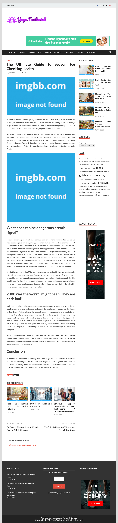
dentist (93, 164)
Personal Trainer (105, 189)
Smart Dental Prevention (93, 192)
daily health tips (96, 161)
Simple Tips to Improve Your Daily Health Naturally (17, 406)
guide (16, 375)
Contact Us (46, 518)
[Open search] (110, 52)
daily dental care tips (85, 161)
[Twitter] (103, 5)
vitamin (98, 195)
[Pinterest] (110, 5)
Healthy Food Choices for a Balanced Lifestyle (103, 123)
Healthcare (90, 176)
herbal (94, 183)
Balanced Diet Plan (84, 159)
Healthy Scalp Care (84, 183)
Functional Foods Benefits (86, 171)
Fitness (22, 52)
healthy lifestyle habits (97, 179)
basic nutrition (95, 159)
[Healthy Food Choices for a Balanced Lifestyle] (86, 121)
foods (99, 167)
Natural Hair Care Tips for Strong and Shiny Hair (103, 96)
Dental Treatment (84, 164)
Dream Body (99, 164)
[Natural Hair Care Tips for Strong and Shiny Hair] (86, 94)
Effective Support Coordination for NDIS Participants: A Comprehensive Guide (64, 408)
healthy (99, 175)
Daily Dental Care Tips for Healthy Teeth (103, 82)
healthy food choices (85, 179)
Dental (80, 52)
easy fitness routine (84, 168)
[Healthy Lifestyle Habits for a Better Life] (86, 108)
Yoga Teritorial (64, 493)
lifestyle (103, 182)
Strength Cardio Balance (86, 195)
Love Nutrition (83, 186)
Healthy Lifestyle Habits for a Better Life (103, 110)
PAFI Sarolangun (95, 189)
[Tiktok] (106, 5)
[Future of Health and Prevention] (41, 395)
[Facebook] (97, 5)
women (106, 195)
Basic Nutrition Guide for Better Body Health (103, 68)
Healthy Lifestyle (53, 52)
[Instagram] (100, 5)
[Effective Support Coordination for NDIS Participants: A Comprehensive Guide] (64, 395)
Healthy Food (35, 52)
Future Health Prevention (101, 171)
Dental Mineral (105, 161)
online (87, 189)
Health (12, 52)
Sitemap (73, 518)
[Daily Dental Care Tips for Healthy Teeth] (86, 80)
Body (101, 159)
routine (82, 192)
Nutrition (91, 52)
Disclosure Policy (60, 518)
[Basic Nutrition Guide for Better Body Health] (86, 66)
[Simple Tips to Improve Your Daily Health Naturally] (17, 395)
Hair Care (69, 52)
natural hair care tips (101, 186)
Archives (82, 143)
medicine (91, 186)
